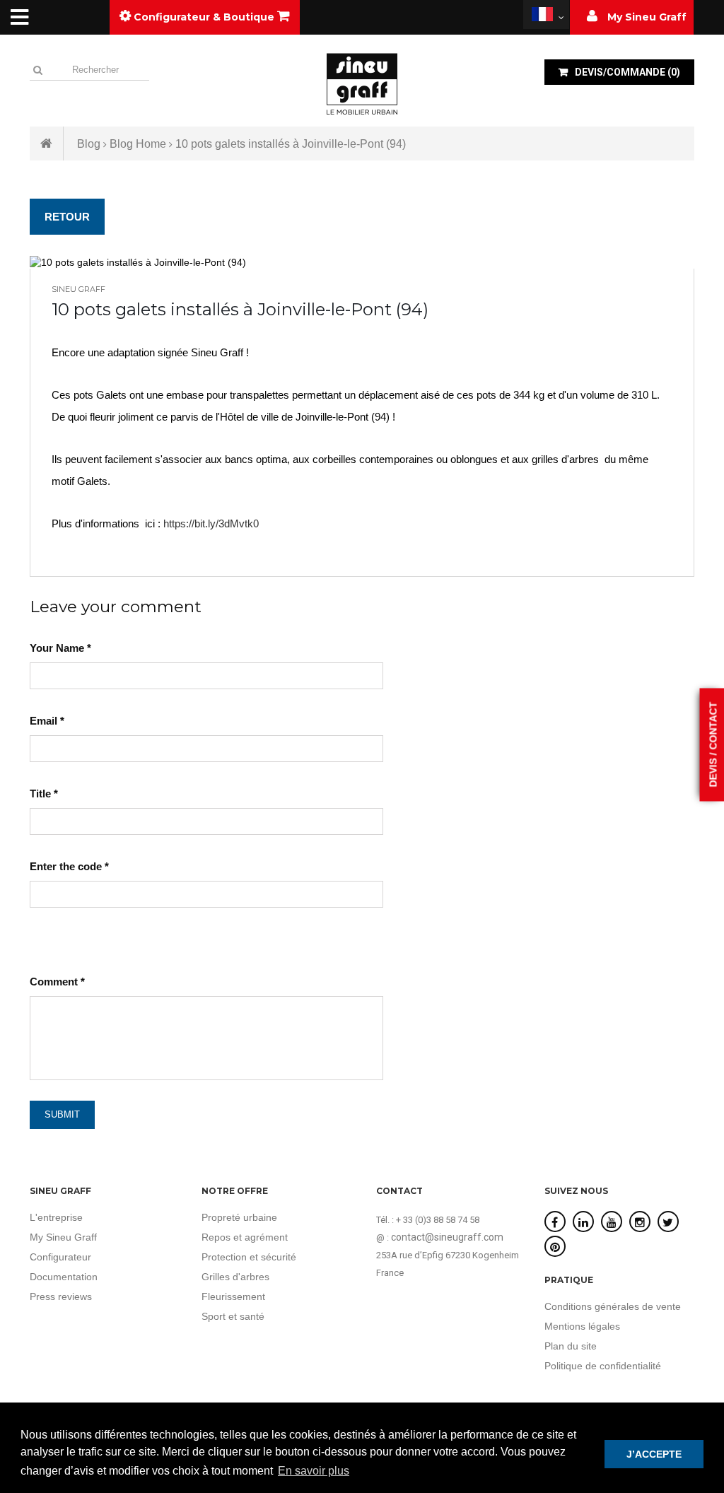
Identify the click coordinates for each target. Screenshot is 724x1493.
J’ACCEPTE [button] (654, 1454)
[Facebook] (554, 1222)
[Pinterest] (555, 1247)
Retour (67, 217)
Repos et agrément (245, 1237)
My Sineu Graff (63, 1237)
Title (44, 794)
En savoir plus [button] (313, 1471)
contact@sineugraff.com (447, 1237)
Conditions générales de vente (612, 1306)
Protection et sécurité (249, 1257)
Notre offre (235, 1190)
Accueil (47, 143)
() (627, 72)
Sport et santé (233, 1316)
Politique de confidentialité (602, 1365)
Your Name (60, 648)
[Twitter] (667, 1222)
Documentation (64, 1276)
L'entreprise (56, 1217)
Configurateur (60, 1257)
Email (47, 721)
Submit (62, 1114)
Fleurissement (233, 1296)
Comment (57, 982)
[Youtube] (612, 1222)
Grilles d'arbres (235, 1276)
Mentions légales (582, 1326)
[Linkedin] (583, 1222)
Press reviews (61, 1296)
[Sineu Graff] (362, 83)
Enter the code (69, 866)
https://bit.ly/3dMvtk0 (211, 523)
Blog (88, 144)
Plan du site (570, 1346)
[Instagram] (640, 1222)
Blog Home (138, 144)
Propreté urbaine (239, 1217)
